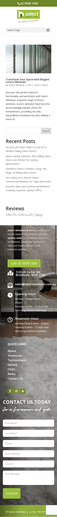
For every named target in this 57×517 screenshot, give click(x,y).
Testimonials (17, 360)
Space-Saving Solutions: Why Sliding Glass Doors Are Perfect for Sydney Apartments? (28, 159)
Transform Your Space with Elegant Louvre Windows (27, 81)
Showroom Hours (27, 318)
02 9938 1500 (29, 3)
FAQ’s (11, 369)
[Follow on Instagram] (16, 391)
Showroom (15, 355)
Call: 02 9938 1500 (24, 263)
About (12, 351)
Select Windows (17, 85)
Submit (12, 493)
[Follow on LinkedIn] (22, 391)
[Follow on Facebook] (10, 391)
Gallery (12, 365)
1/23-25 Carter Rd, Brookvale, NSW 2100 (30, 273)
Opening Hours (25, 294)
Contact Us (15, 378)
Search (46, 130)
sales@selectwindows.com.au (35, 284)
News (45, 85)
